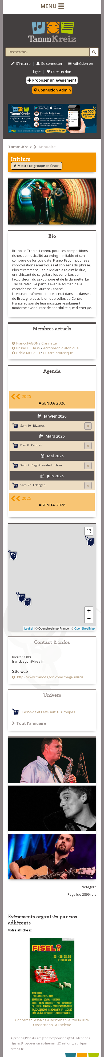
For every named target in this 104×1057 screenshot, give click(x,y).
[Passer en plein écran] (89, 531)
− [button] (89, 618)
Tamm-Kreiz (20, 146)
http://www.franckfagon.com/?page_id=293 (50, 677)
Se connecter (51, 63)
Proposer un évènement (54, 80)
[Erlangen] (90, 541)
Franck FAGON (27, 343)
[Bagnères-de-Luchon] (27, 601)
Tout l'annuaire (31, 723)
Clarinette (49, 343)
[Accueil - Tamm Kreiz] (52, 30)
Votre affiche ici (20, 930)
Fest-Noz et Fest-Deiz (39, 712)
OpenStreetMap (84, 628)
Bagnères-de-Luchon (46, 465)
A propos (17, 1038)
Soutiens (61, 1038)
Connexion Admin (54, 90)
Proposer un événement (40, 1043)
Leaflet (28, 628)
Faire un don (61, 72)
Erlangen (39, 485)
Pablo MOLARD (28, 353)
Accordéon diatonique (61, 348)
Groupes (67, 712)
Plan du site (33, 1038)
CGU (72, 1038)
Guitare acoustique (58, 353)
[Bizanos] (21, 597)
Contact (48, 1038)
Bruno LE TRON (28, 348)
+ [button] (89, 610)
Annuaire (47, 146)
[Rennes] (13, 555)
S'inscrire (23, 63)
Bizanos (39, 425)
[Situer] (88, 426)
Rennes (36, 445)
